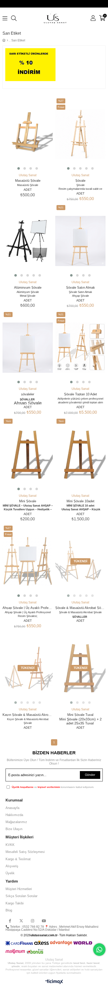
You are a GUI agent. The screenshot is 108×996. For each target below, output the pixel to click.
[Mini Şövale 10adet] (80, 454)
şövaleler (27, 394)
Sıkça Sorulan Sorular (21, 896)
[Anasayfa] (7, 40)
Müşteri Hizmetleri (19, 889)
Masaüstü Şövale (27, 180)
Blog (9, 910)
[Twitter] (21, 920)
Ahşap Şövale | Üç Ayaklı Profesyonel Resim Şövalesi (28, 607)
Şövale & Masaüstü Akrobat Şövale (80, 607)
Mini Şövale (27, 501)
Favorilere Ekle (20, 150)
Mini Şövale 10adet (80, 501)
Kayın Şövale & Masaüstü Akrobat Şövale (28, 714)
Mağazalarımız (16, 822)
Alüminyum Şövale (27, 287)
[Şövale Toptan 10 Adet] (80, 347)
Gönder (90, 775)
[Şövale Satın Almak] (80, 241)
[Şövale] (80, 134)
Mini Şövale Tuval (80, 714)
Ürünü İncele (34, 150)
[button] (19, 168)
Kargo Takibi (15, 903)
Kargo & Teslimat (18, 859)
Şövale (80, 180)
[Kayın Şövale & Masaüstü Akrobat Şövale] (28, 668)
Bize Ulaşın (14, 829)
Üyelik (10, 873)
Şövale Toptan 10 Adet (80, 394)
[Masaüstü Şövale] (28, 134)
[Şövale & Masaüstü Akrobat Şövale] (80, 561)
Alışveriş (12, 866)
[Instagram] (32, 920)
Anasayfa (12, 808)
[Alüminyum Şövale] (28, 241)
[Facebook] (10, 920)
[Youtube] (43, 920)
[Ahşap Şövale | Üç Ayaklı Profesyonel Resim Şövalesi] (28, 561)
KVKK (10, 845)
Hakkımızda (14, 815)
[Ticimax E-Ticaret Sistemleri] (54, 982)
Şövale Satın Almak (80, 287)
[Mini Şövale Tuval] (80, 668)
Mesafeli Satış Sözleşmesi (25, 852)
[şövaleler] (28, 347)
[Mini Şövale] (28, 454)
